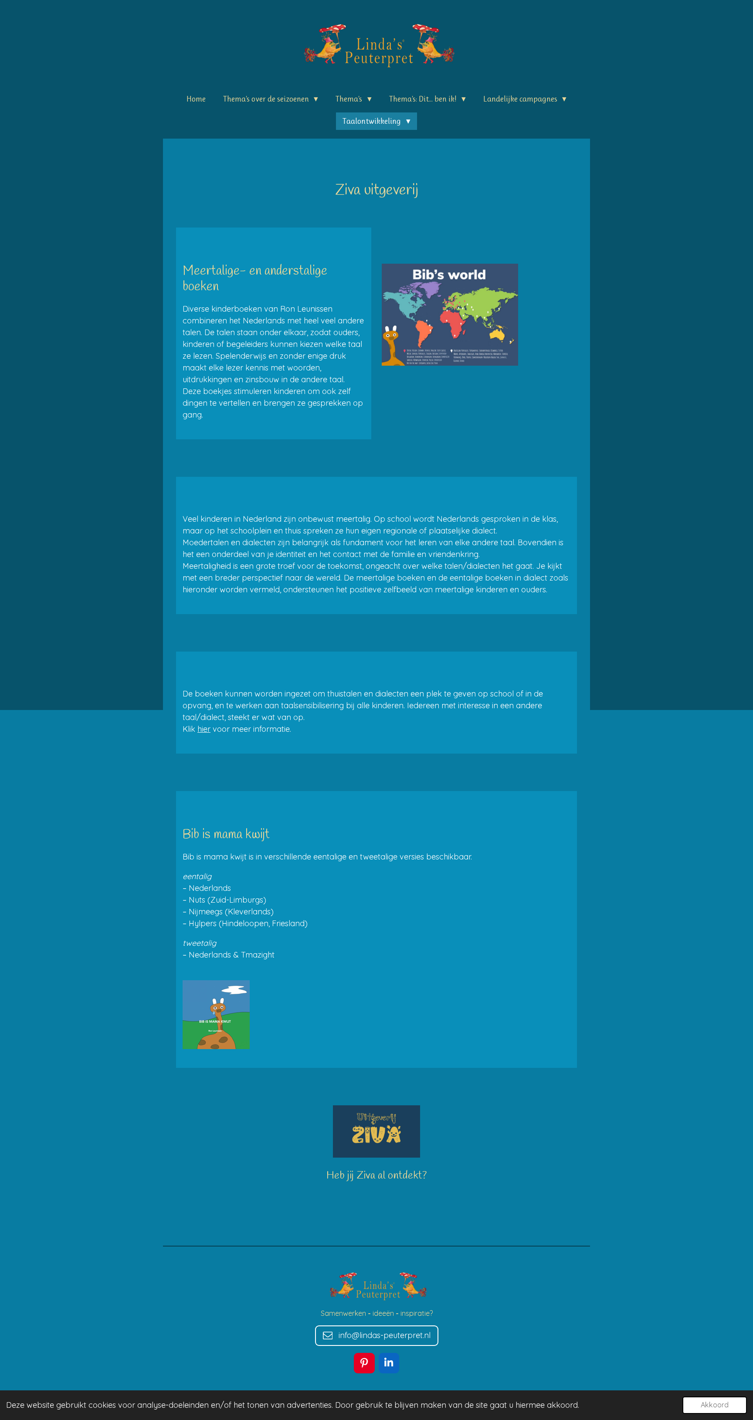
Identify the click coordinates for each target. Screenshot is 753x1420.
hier (203, 729)
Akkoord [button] (715, 1404)
